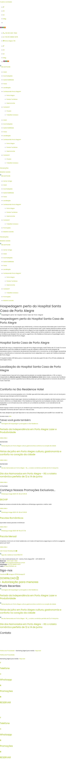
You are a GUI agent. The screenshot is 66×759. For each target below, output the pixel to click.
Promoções (6, 228)
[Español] (5, 28)
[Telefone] (0, 663)
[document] (33, 737)
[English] (1, 28)
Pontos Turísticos (11, 99)
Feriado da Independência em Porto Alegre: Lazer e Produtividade (28, 431)
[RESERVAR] (0, 697)
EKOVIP (4, 499)
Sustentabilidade (8, 80)
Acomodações (7, 76)
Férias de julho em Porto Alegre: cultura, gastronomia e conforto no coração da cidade (30, 453)
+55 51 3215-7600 (11, 561)
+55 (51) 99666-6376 (13, 564)
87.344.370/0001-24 (9, 566)
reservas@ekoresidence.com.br (15, 563)
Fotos (5, 84)
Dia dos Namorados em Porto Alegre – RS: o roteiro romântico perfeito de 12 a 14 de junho (28, 475)
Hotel (5, 72)
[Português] (3, 28)
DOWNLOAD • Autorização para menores (19, 580)
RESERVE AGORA (8, 232)
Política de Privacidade (7, 651)
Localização (7, 88)
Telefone (5, 668)
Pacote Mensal (8, 536)
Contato (6, 107)
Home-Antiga (7, 181)
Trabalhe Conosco (12, 115)
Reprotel (38, 651)
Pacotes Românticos (11, 518)
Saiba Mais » (3, 438)
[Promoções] (0, 685)
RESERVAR (5, 702)
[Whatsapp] (0, 674)
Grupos (8, 111)
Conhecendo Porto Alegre (11, 91)
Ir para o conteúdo (6, 2)
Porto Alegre (10, 95)
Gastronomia (10, 103)
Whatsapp (6, 679)
